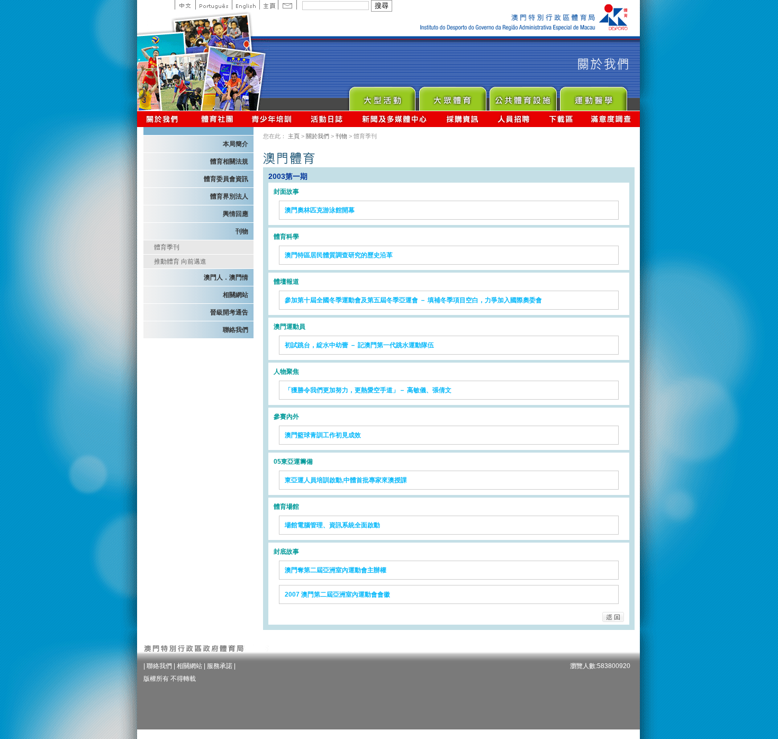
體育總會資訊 (217, 119)
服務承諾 (219, 666)
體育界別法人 (229, 196)
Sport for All (452, 96)
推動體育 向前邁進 (180, 261)
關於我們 (164, 119)
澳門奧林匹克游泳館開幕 (320, 210)
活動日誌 (327, 119)
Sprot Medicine (593, 96)
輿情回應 (235, 214)
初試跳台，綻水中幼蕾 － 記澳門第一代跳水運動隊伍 (359, 345)
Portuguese (213, 5)
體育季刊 (166, 247)
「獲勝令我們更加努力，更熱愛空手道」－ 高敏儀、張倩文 (368, 390)
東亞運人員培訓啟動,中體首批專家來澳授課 (346, 480)
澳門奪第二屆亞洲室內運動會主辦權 (335, 570)
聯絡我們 (235, 330)
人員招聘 (513, 119)
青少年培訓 (272, 119)
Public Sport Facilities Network (522, 96)
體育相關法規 (229, 161)
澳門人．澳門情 (226, 277)
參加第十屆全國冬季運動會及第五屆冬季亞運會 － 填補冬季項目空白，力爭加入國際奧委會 (413, 300)
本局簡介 (235, 144)
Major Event (382, 96)
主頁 (268, 5)
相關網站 (235, 295)
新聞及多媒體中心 (395, 119)
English (245, 5)
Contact (287, 5)
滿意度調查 (611, 119)
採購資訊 (462, 119)
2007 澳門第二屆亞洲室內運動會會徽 (337, 594)
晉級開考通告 (229, 312)
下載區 (561, 119)
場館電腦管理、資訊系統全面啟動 (332, 525)
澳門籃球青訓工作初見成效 (323, 435)
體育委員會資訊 (226, 179)
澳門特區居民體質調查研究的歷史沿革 (339, 255)
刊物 (242, 231)
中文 (185, 5)
